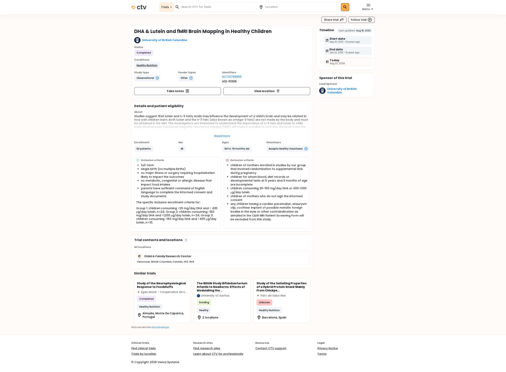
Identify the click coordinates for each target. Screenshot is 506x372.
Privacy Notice (327, 348)
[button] (147, 65)
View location (264, 91)
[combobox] (217, 7)
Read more (222, 136)
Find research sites (206, 348)
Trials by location (143, 354)
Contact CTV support (270, 348)
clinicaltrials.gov (160, 327)
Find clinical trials (143, 348)
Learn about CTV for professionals (218, 354)
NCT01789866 (232, 76)
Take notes (175, 91)
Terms (322, 354)
